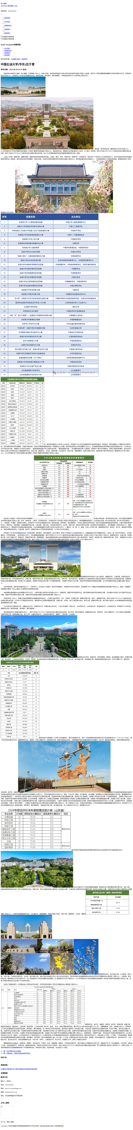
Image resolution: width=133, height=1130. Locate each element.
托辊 (41, 1126)
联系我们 (7, 33)
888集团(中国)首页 (6, 1069)
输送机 (48, 1126)
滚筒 (44, 1126)
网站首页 (7, 18)
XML (16, 6)
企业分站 (4, 6)
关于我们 (7, 21)
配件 (52, 1126)
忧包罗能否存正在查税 (14, 1051)
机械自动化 (8, 25)
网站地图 (10, 6)
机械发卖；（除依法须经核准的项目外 (18, 1053)
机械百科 (7, 29)
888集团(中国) (15, 59)
